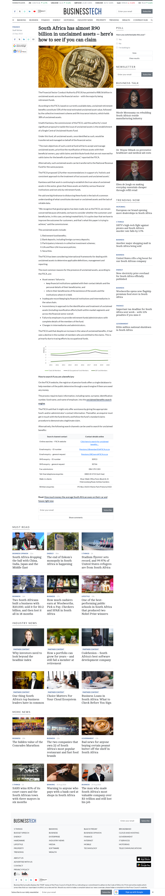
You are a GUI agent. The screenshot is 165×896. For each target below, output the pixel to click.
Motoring (69, 20)
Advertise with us (23, 862)
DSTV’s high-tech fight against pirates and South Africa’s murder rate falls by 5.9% (132, 228)
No (120, 43)
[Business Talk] (41, 11)
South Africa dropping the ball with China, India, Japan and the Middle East (26, 562)
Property (101, 20)
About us (18, 858)
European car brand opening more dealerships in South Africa (134, 211)
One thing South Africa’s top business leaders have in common (28, 699)
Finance (45, 20)
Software (54, 848)
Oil (139, 3)
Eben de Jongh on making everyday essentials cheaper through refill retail (131, 187)
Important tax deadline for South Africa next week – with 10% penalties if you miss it (134, 312)
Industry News (85, 20)
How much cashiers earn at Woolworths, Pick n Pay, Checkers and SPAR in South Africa (60, 607)
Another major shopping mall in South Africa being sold (133, 244)
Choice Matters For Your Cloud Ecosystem (61, 697)
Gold (119, 3)
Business (33, 20)
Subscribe (147, 11)
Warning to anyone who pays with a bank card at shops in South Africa (62, 792)
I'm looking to (124, 47)
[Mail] (33, 39)
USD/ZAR (54, 3)
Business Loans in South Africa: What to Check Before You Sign (96, 699)
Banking (21, 20)
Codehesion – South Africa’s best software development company (96, 656)
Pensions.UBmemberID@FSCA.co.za (94, 449)
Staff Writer (17, 30)
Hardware (19, 840)
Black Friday (90, 829)
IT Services (124, 840)
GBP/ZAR (78, 3)
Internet (88, 840)
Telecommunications (130, 848)
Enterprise (54, 836)
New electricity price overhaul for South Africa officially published (132, 276)
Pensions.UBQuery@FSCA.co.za (94, 454)
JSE (30, 3)
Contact (18, 865)
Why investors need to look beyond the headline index (27, 656)
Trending (114, 20)
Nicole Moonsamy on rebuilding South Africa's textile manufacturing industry (133, 115)
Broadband (125, 829)
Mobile (87, 844)
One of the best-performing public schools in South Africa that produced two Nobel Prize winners (97, 607)
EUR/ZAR (99, 3)
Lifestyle (86, 596)
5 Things (85, 553)
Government (88, 738)
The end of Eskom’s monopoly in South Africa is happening (59, 561)
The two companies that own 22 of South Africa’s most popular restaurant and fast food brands (63, 749)
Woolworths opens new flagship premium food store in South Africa (133, 294)
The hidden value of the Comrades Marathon (27, 743)
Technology (90, 848)
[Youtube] (34, 11)
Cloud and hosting (129, 833)
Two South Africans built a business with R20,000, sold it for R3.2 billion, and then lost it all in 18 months (28, 607)
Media (52, 844)
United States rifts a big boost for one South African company (134, 260)
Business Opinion (20, 553)
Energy (56, 20)
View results (134, 58)
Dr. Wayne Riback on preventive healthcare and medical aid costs (133, 151)
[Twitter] (19, 11)
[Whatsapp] (24, 11)
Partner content (21, 649)
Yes (120, 39)
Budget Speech (21, 833)
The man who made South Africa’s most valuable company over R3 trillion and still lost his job (97, 795)
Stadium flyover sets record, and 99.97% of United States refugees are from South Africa (96, 562)
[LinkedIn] (29, 11)
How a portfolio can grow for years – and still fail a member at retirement (60, 658)
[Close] (153, 892)
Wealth (126, 20)
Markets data (18, 3)
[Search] (152, 20)
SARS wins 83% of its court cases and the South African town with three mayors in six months (26, 795)
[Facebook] (14, 11)
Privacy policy (21, 869)
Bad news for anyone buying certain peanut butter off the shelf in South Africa (96, 747)
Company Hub (140, 20)
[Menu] (13, 20)
